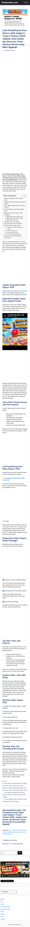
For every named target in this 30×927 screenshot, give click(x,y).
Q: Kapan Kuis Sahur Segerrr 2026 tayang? (15, 228)
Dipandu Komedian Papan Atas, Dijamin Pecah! (15, 202)
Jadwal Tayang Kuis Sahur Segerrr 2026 (13, 199)
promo (2, 911)
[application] (14, 869)
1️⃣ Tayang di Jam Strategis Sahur (15, 216)
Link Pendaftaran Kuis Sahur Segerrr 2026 (14, 210)
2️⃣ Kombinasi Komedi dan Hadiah (15, 218)
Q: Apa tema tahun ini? (12, 230)
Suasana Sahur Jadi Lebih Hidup (13, 223)
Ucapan (2, 914)
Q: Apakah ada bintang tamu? (14, 234)
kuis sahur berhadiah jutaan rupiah (16, 788)
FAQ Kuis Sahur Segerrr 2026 (12, 225)
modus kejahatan (5, 906)
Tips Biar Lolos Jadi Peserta (12, 221)
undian (2, 916)
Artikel (2, 899)
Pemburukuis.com (10, 2)
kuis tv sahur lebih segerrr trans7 (18, 790)
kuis (5, 781)
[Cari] (20, 853)
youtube (2, 919)
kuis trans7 (5, 790)
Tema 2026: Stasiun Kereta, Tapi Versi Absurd (14, 206)
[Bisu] (25, 876)
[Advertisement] (14, 113)
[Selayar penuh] (27, 876)
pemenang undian (5, 909)
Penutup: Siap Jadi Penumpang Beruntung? (12, 236)
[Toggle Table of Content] (24, 196)
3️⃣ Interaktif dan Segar (12, 220)
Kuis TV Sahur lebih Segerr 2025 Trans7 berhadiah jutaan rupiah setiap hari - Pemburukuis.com (14, 832)
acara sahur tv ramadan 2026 (12, 783)
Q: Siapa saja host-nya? (12, 232)
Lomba (2, 904)
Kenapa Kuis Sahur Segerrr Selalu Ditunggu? (13, 213)
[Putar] (2, 876)
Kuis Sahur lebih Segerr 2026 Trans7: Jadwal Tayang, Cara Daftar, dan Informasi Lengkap (14, 795)
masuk (11, 843)
